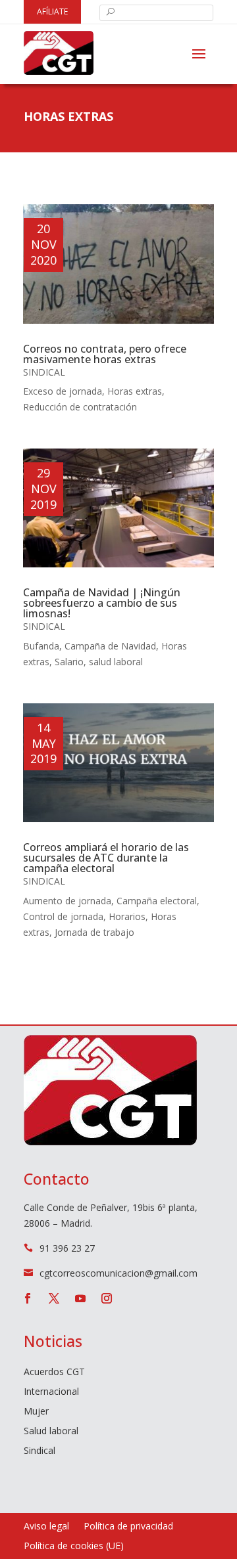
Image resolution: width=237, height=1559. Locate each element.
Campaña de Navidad (110, 646)
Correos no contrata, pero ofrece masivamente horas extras (104, 353)
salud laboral (116, 661)
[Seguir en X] (54, 1298)
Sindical (44, 372)
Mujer (36, 1412)
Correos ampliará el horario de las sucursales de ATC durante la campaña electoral (106, 857)
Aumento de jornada (67, 900)
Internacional (51, 1392)
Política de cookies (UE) (74, 1546)
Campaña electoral (157, 900)
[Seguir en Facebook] (27, 1298)
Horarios (127, 916)
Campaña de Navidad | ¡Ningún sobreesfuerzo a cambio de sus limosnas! (101, 603)
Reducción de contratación (80, 407)
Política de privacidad (128, 1527)
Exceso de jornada (62, 391)
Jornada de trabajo (94, 932)
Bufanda (41, 646)
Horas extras (134, 391)
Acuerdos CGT (54, 1372)
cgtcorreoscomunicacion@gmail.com (119, 1273)
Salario (69, 661)
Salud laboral (51, 1431)
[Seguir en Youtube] (80, 1298)
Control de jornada (63, 916)
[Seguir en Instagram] (106, 1298)
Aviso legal (46, 1527)
